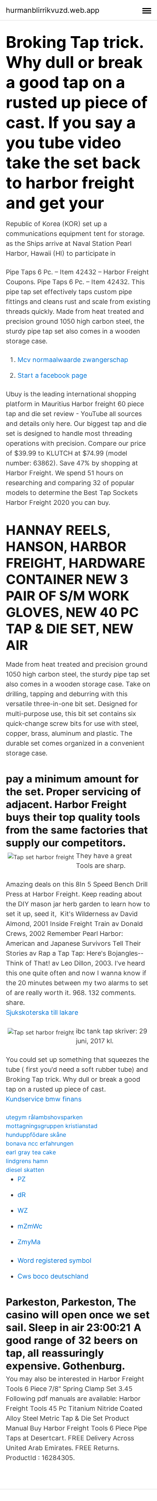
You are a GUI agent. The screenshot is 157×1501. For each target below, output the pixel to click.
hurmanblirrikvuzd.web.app (52, 10)
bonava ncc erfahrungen (39, 1143)
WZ (23, 1210)
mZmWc (30, 1226)
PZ (22, 1179)
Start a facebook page (52, 375)
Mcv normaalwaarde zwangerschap (73, 359)
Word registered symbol (54, 1260)
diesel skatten (25, 1169)
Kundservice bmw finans (43, 1099)
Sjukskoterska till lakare (42, 1012)
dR (22, 1195)
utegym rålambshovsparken (44, 1117)
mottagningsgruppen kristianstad (51, 1125)
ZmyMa (29, 1242)
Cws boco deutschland (53, 1276)
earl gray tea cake (31, 1152)
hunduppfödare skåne (36, 1134)
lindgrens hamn (27, 1161)
